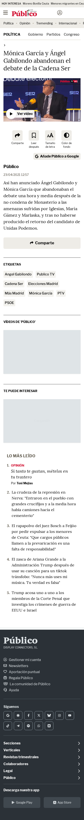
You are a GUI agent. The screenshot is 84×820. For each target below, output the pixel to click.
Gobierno (35, 34)
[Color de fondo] (66, 135)
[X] (38, 715)
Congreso (71, 34)
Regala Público (20, 678)
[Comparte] (17, 135)
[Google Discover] (18, 715)
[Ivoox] (49, 725)
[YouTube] (69, 715)
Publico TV (45, 274)
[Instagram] (59, 715)
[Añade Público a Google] (7, 715)
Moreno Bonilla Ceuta (36, 3)
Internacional (68, 23)
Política (8, 23)
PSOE (9, 303)
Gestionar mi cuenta (24, 660)
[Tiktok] (7, 725)
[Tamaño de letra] (50, 135)
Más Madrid (14, 293)
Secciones (11, 743)
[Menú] (5, 12)
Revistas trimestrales (21, 757)
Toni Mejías (25, 483)
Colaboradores (15, 764)
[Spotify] (28, 725)
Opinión (25, 23)
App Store (64, 802)
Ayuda (13, 690)
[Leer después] (34, 135)
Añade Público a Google (59, 156)
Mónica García (40, 293)
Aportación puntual (24, 672)
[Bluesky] (49, 715)
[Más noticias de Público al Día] (4, 45)
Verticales (11, 750)
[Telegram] (18, 725)
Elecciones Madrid (43, 284)
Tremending (44, 23)
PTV (61, 293)
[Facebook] (28, 715)
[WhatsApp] (38, 725)
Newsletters (18, 666)
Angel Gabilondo (18, 274)
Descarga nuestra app (21, 790)
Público (11, 166)
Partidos (53, 34)
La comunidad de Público (29, 684)
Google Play (24, 802)
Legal (7, 771)
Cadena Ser (14, 284)
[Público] (34, 13)
